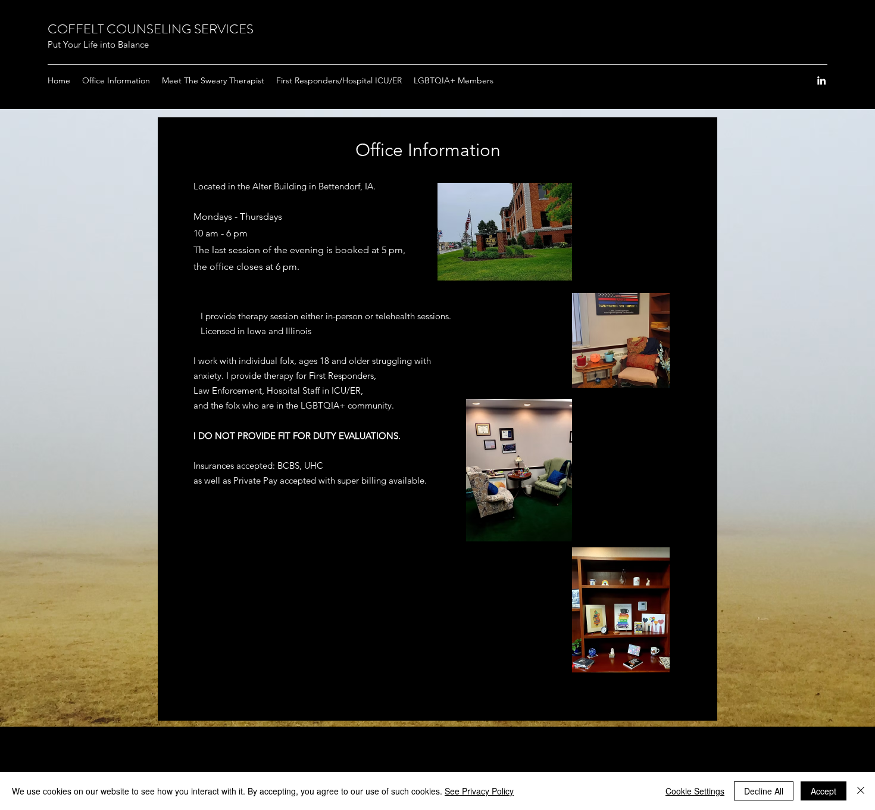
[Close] (861, 790)
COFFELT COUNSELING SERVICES (151, 29)
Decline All (763, 791)
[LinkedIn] (821, 80)
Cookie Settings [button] (694, 791)
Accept (823, 791)
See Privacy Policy (479, 791)
